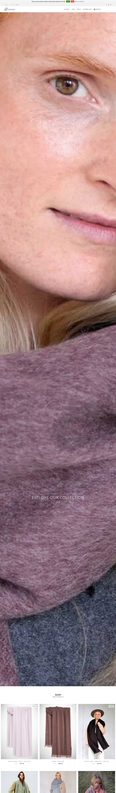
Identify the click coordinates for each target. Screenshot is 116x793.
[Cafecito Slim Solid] (96, 731)
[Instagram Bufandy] (110, 4)
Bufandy (67, 9)
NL (11, 4)
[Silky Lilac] (19, 731)
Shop (73, 9)
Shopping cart (87, 9)
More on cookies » (79, 1)
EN (17, 4)
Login (6, 4)
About (79, 9)
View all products (58, 696)
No (72, 1)
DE (14, 4)
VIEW (16, 763)
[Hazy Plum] (58, 731)
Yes (68, 1)
